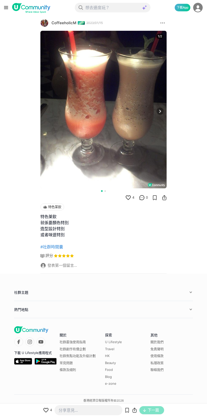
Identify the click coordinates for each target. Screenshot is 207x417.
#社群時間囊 (51, 246)
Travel (109, 349)
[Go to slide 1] (101, 191)
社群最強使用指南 (73, 342)
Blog (108, 377)
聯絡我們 (157, 370)
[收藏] (154, 198)
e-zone (110, 383)
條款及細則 (68, 370)
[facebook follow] (18, 341)
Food (109, 370)
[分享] (164, 198)
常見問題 (66, 363)
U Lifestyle (113, 342)
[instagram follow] (29, 341)
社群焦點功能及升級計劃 (78, 356)
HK (107, 356)
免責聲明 (157, 349)
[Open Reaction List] (162, 22)
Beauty (110, 363)
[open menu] (6, 7)
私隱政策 (157, 363)
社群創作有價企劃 (73, 349)
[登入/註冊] (198, 8)
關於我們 (157, 342)
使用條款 (157, 356)
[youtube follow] (40, 341)
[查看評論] (142, 198)
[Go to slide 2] (105, 191)
